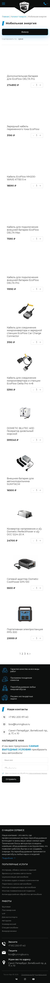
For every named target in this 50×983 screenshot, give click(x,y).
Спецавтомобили (10, 927)
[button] (46, 3)
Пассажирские (9, 910)
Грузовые (6, 906)
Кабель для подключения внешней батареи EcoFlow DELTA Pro (23, 280)
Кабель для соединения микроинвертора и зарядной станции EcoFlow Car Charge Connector (24, 332)
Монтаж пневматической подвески (18, 891)
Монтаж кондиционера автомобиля (19, 887)
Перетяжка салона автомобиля (16, 884)
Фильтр (25, 32)
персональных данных (38, 773)
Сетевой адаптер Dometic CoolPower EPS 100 (22, 580)
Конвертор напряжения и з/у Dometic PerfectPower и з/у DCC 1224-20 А (24, 531)
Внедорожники (9, 931)
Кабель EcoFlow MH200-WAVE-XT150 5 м (21, 178)
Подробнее (7, 858)
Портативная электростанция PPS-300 (25, 631)
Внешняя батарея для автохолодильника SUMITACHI (20, 481)
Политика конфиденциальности (34, 974)
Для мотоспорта (9, 917)
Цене (20, 39)
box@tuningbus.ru (19, 724)
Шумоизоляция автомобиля (15, 877)
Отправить (11, 779)
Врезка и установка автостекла (16, 873)
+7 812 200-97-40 (18, 717)
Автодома (6, 920)
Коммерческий (9, 924)
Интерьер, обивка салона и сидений (19, 870)
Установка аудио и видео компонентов (20, 880)
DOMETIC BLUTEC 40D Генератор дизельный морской (20, 431)
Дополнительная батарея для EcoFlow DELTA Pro (22, 77)
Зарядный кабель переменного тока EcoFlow (23, 128)
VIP (3, 913)
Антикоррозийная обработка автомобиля (22, 894)
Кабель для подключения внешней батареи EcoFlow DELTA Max (23, 230)
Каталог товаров (18, 16)
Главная (5, 16)
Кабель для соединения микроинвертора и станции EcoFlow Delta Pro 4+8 (23, 380)
